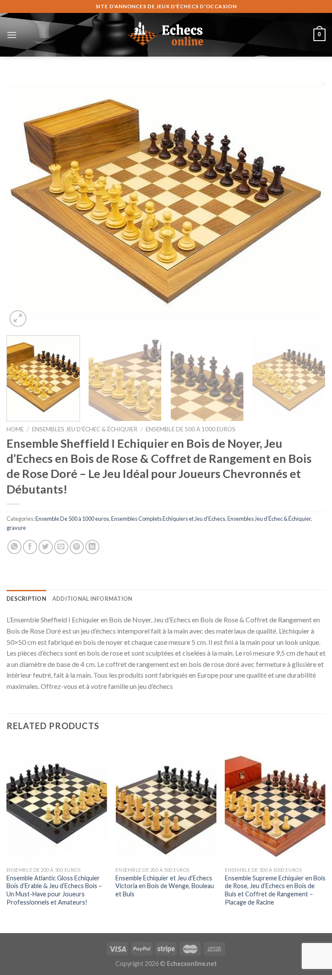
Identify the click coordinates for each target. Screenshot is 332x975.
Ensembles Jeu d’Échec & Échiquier (84, 429)
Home (15, 429)
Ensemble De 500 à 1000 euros (191, 429)
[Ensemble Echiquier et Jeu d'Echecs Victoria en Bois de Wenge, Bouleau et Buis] (165, 802)
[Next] (308, 201)
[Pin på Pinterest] (77, 547)
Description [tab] (26, 598)
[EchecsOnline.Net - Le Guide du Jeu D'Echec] (166, 34)
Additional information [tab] (92, 598)
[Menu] (11, 34)
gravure (16, 527)
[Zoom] (18, 318)
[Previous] (24, 201)
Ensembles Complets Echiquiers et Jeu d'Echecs (168, 518)
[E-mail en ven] (61, 547)
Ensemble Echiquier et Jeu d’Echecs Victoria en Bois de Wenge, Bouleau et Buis (164, 886)
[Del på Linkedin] (92, 547)
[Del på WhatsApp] (14, 547)
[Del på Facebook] (30, 547)
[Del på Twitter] (45, 547)
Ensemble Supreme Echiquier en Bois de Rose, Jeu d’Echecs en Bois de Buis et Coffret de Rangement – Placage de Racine (275, 890)
